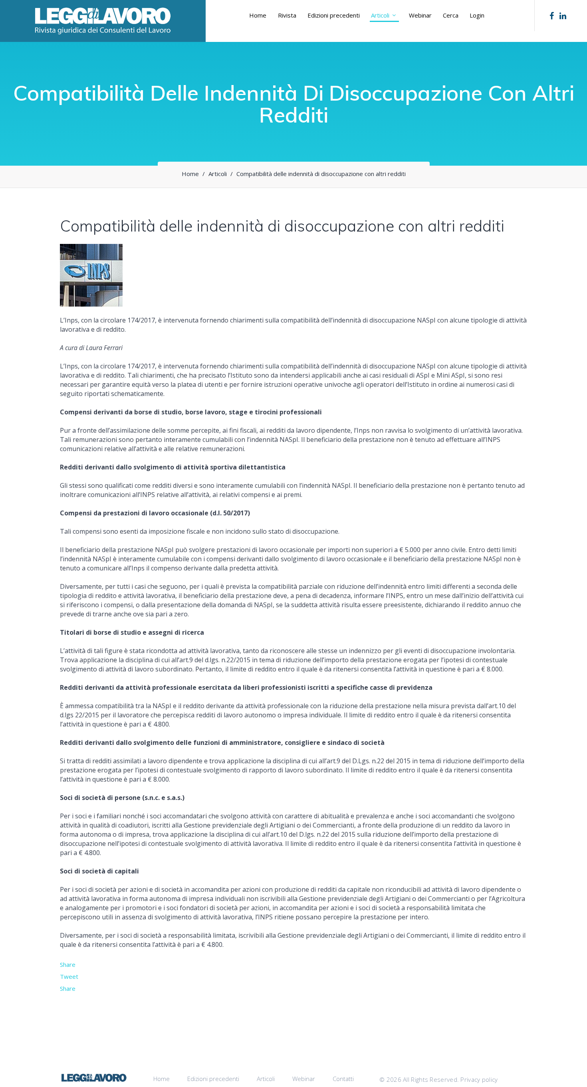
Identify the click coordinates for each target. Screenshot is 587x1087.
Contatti (343, 1079)
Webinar (420, 15)
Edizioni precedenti (333, 15)
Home (257, 15)
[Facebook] (551, 16)
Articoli (380, 15)
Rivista (287, 15)
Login (477, 15)
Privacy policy (479, 1079)
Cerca (450, 15)
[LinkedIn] (562, 16)
